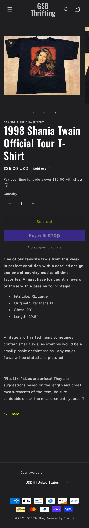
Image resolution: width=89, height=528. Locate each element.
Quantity (10, 194)
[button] (9, 9)
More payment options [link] (44, 247)
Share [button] (14, 414)
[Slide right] (55, 112)
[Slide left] (33, 112)
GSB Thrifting (37, 518)
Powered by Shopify (60, 518)
